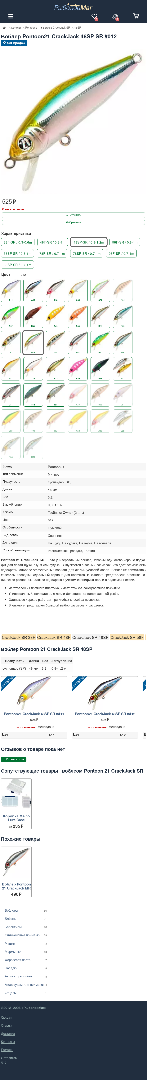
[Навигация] (11, 16)
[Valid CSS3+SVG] (5, 1063)
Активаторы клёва (26, 976)
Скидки (6, 1017)
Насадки (26, 967)
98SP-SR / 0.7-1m (17, 264)
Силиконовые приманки (26, 934)
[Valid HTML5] (2, 1063)
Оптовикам (9, 1057)
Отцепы (26, 992)
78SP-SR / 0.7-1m (86, 253)
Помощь (7, 1049)
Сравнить (75, 222)
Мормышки (26, 951)
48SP (77, 27)
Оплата (6, 1025)
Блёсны (26, 918)
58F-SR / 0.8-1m (124, 242)
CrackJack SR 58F (127, 637)
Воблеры (26, 910)
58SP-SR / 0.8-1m (17, 253)
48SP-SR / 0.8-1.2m (89, 242)
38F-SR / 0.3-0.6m (18, 242)
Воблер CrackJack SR (56, 27)
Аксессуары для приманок (26, 984)
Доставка (8, 1033)
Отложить (75, 214)
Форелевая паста (26, 959)
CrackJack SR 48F (53, 637)
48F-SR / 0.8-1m (52, 242)
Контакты (8, 1041)
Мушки (26, 943)
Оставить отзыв (15, 759)
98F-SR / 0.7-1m (121, 253)
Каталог (16, 27)
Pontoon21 (31, 27)
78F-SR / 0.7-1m (52, 253)
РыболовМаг (4, 27)
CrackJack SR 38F (18, 637)
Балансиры (26, 926)
